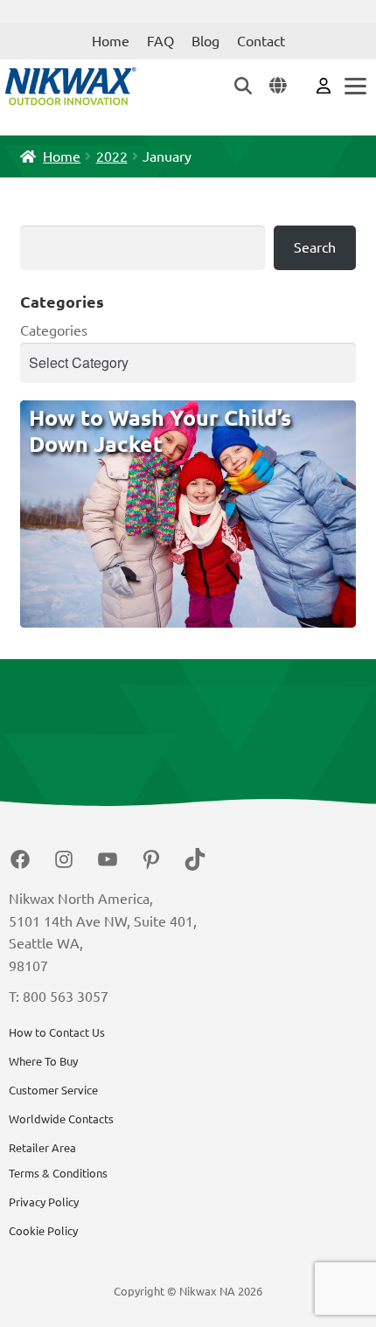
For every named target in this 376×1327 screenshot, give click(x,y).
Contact (261, 41)
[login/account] (324, 85)
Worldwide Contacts (61, 1119)
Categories (53, 330)
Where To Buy (43, 1061)
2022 (112, 156)
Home (110, 41)
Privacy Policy (44, 1202)
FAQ (160, 41)
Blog (205, 41)
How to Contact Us (57, 1032)
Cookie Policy (43, 1231)
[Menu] (354, 86)
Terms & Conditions (58, 1173)
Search (315, 247)
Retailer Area (42, 1148)
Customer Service (53, 1090)
